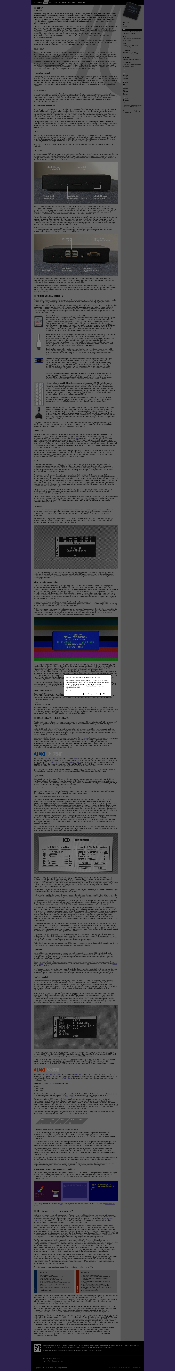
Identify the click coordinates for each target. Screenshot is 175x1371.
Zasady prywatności (91, 694)
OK (104, 694)
